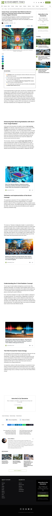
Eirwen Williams (11, 438)
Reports (37, 6)
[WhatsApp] (3, 64)
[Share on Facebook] (8, 26)
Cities (9, 6)
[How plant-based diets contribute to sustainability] (43, 42)
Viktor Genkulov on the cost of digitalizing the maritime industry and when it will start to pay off (44, 58)
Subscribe (48, 2)
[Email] (3, 66)
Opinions (29, 6)
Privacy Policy (21, 491)
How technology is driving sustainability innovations (17, 462)
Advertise (20, 486)
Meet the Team (21, 484)
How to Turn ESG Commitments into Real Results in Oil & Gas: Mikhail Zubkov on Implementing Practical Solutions (28, 463)
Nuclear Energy (12, 415)
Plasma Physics (19, 415)
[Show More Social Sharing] (12, 26)
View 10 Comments (17, 470)
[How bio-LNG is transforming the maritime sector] (6, 457)
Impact (20, 6)
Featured (5, 6)
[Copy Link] (3, 68)
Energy (16, 6)
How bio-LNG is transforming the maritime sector (5, 462)
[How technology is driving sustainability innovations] (17, 457)
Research (41, 6)
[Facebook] (3, 59)
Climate (12, 6)
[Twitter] (3, 57)
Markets (24, 6)
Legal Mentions (21, 489)
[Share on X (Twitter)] (6, 26)
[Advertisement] (20, 61)
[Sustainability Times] (13, 2)
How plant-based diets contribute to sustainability (43, 46)
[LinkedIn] (3, 61)
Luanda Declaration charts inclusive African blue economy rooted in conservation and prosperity (43, 71)
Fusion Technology (5, 415)
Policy (33, 6)
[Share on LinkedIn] (10, 26)
